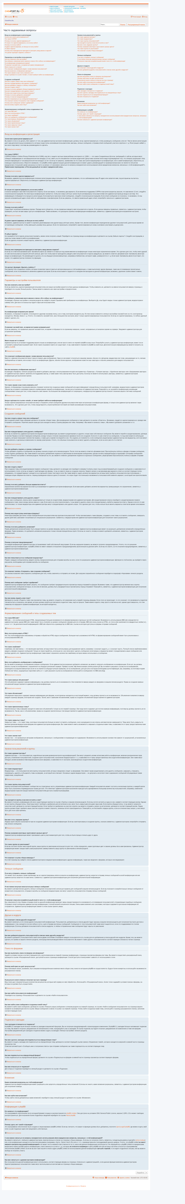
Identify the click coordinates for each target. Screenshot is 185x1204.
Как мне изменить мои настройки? (16, 59)
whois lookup (140, 1140)
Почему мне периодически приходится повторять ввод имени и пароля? (28, 50)
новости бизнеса (55, 8)
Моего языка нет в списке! (13, 67)
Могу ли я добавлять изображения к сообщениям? (21, 117)
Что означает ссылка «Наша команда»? (90, 50)
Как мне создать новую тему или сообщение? (19, 81)
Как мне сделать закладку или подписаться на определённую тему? (99, 92)
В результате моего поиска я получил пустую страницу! (95, 80)
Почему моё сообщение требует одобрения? (19, 103)
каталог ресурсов (69, 6)
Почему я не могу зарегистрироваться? (17, 41)
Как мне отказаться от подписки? (88, 96)
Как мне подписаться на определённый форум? (92, 94)
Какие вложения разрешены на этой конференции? (93, 103)
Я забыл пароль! (10, 48)
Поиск (122, 24)
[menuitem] (15, 16)
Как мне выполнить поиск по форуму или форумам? (94, 76)
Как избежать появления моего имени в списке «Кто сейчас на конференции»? (30, 61)
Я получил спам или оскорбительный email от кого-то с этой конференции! (101, 61)
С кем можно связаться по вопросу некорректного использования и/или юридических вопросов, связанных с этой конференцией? (111, 116)
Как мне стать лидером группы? (87, 45)
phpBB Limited (71, 1113)
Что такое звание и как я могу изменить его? (19, 73)
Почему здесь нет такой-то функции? (89, 114)
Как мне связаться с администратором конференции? (94, 119)
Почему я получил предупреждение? (16, 97)
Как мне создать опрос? (12, 87)
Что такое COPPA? (11, 39)
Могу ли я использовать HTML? (15, 113)
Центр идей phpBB (123, 1127)
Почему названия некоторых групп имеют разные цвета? (95, 46)
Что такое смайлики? (11, 115)
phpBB (11, 347)
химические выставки (56, 11)
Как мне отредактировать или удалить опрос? (19, 91)
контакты (83, 8)
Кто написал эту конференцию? (87, 112)
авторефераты (68, 10)
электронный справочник (71, 8)
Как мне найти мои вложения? (87, 105)
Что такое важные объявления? (15, 119)
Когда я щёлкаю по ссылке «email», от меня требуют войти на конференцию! (29, 74)
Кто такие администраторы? (86, 37)
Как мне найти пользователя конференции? (91, 82)
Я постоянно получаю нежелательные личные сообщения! (96, 59)
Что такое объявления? (12, 121)
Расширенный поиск (136, 24)
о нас (82, 6)
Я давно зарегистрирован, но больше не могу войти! (21, 46)
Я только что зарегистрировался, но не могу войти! (21, 43)
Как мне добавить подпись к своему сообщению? (20, 85)
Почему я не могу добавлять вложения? (18, 95)
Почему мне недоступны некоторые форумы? (19, 93)
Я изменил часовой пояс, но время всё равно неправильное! (24, 65)
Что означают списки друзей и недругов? (90, 68)
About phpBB (70, 1115)
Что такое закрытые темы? (13, 125)
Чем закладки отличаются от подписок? (90, 91)
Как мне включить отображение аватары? (18, 71)
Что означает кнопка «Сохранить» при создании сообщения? (24, 101)
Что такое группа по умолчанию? (88, 48)
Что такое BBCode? (11, 111)
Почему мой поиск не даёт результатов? (90, 78)
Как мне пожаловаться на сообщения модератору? (21, 99)
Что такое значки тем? (12, 127)
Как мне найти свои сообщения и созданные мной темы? (95, 84)
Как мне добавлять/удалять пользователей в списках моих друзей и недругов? (102, 70)
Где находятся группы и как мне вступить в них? (93, 43)
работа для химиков (56, 10)
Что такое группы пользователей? (88, 41)
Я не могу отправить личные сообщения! (90, 57)
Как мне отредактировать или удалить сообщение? (21, 83)
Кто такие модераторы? (84, 39)
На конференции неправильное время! (17, 63)
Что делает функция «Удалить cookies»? (18, 52)
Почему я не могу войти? (13, 45)
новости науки (54, 6)
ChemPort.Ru (9, 20)
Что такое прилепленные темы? (15, 123)
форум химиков (69, 11)
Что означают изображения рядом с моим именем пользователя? (26, 69)
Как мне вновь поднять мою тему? (16, 104)
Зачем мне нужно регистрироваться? (17, 37)
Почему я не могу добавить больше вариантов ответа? (22, 89)
